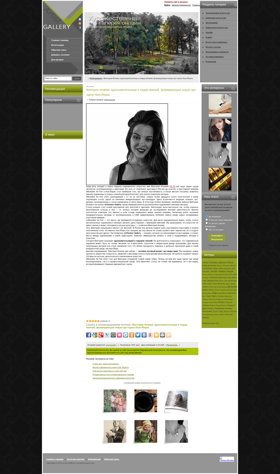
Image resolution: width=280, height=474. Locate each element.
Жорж (217, 290)
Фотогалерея (57, 45)
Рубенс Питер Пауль (218, 305)
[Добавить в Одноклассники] (131, 335)
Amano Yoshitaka (210, 262)
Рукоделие (211, 62)
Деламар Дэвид (220, 287)
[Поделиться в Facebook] (88, 335)
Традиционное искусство (218, 13)
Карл (215, 293)
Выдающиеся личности (217, 52)
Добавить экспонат (60, 55)
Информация (96, 78)
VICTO (172, 186)
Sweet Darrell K (208, 274)
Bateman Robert (226, 262)
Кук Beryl (222, 293)
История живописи (215, 57)
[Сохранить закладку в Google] (94, 335)
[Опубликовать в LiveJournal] (107, 335)
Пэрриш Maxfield (208, 299)
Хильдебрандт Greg (210, 314)
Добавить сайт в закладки (176, 2)
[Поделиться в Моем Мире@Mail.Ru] (113, 335)
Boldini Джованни (209, 265)
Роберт (221, 302)
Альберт (205, 277)
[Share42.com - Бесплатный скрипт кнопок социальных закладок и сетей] (168, 335)
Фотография (212, 23)
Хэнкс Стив (223, 314)
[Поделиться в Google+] (101, 335)
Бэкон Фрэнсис (219, 284)
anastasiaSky (111, 345)
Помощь (196, 5)
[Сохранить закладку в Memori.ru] (119, 335)
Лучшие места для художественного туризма (113, 374)
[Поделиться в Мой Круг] (125, 335)
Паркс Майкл (211, 296)
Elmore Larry (211, 268)
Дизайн (209, 32)
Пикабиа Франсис (225, 296)
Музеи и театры (213, 47)
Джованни (232, 286)
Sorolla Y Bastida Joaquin (222, 271)
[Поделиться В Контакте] (144, 335)
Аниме (209, 37)
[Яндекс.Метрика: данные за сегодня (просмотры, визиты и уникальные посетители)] (227, 459)
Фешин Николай (230, 311)
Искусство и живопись (216, 42)
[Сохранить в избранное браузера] (156, 335)
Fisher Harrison (224, 269)
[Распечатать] (162, 335)
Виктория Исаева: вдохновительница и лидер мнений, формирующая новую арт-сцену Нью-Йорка (136, 326)
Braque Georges (223, 265)
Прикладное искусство (217, 28)
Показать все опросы (218, 245)
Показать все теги (210, 323)
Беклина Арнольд (218, 277)
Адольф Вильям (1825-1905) (226, 274)
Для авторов (57, 60)
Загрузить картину (76, 459)
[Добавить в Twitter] (137, 335)
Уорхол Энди (218, 311)
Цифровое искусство (216, 18)
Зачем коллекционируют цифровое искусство (113, 378)
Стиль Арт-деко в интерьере (106, 364)
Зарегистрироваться (181, 5)
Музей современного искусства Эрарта (111, 367)
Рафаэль (219, 299)
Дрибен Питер (208, 290)
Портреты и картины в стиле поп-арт (110, 371)
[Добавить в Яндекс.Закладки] (150, 335)
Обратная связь (58, 50)
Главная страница (60, 40)
